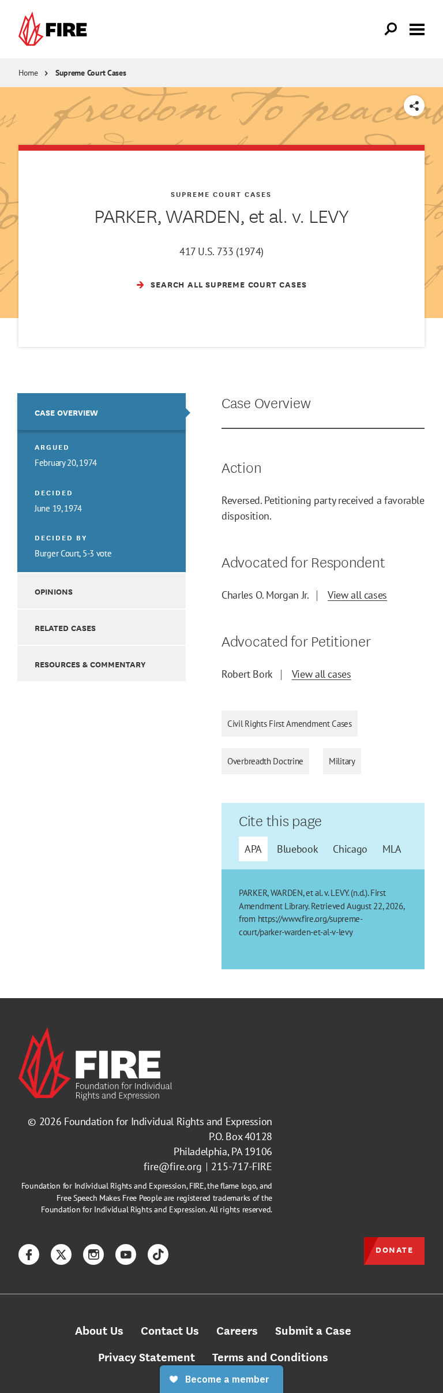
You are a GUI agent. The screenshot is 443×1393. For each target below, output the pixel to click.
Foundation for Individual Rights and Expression (168, 1121)
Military (342, 761)
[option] (101, 482)
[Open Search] (391, 29)
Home (28, 73)
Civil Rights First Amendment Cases (289, 723)
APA (253, 849)
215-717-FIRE (241, 1166)
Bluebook (297, 849)
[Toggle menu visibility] (417, 28)
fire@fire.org (173, 1166)
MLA (391, 849)
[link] (55, 29)
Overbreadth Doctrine (265, 761)
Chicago (350, 849)
